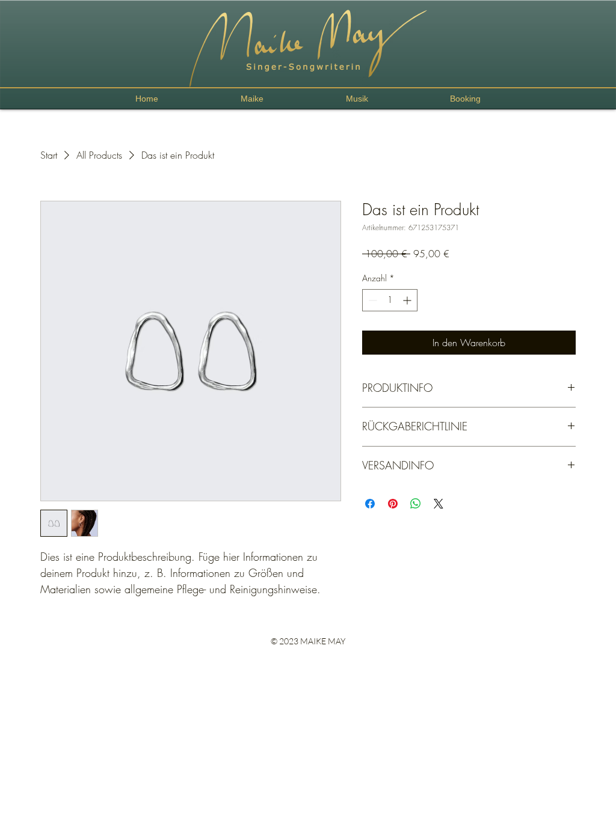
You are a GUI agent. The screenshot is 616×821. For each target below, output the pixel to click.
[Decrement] (371, 300)
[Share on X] (438, 503)
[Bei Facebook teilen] (370, 503)
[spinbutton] (390, 300)
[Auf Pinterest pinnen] (393, 503)
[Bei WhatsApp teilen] (415, 503)
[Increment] (408, 300)
